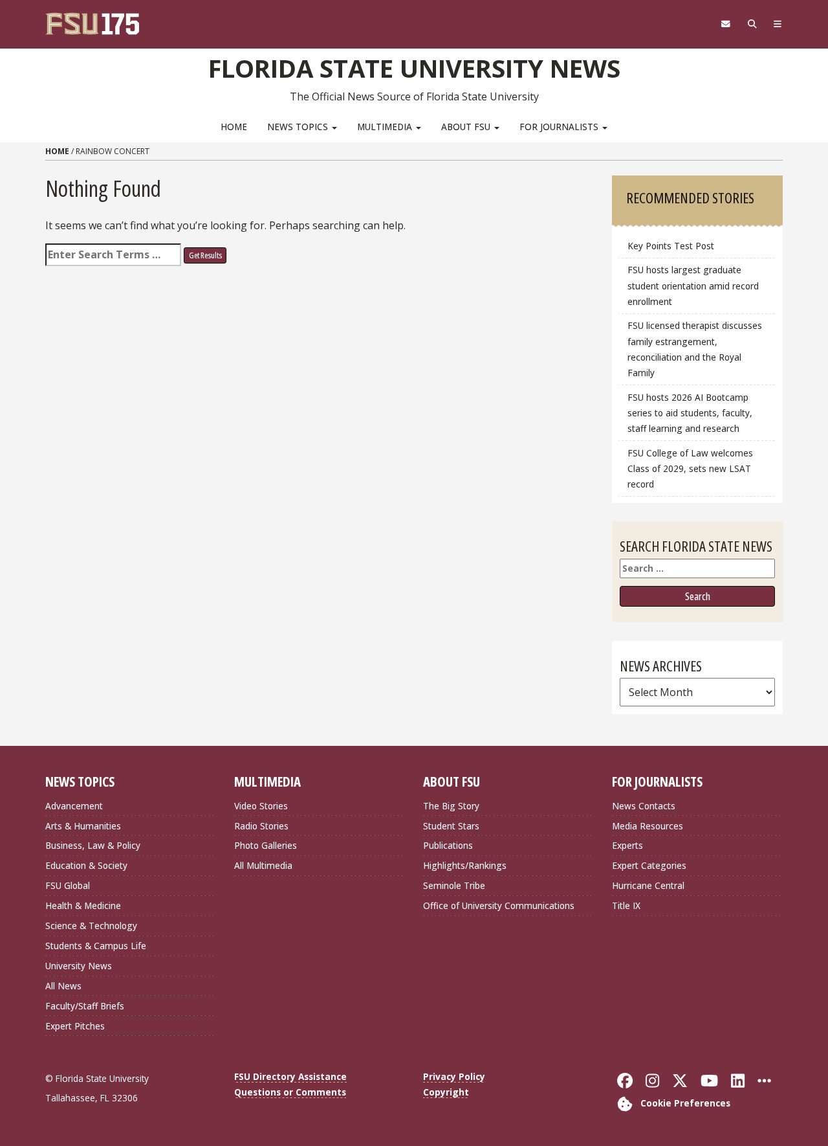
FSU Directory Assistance (290, 1076)
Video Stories (261, 806)
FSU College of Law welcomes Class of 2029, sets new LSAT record (690, 468)
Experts (627, 845)
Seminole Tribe (454, 885)
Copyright (446, 1092)
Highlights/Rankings (465, 865)
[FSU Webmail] (725, 24)
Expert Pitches (75, 1026)
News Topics (299, 126)
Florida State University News (414, 68)
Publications (448, 845)
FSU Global (67, 885)
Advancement (74, 806)
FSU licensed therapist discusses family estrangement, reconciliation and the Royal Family (694, 348)
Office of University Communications (498, 905)
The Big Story (451, 806)
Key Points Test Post (670, 246)
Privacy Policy (454, 1076)
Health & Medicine (83, 905)
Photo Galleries (265, 845)
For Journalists (560, 126)
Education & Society (86, 865)
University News (78, 966)
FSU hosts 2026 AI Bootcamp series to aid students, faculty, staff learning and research (689, 412)
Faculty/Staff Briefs (84, 1006)
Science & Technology (91, 925)
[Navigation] (777, 24)
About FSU (467, 126)
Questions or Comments (290, 1092)
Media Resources (647, 826)
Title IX (626, 905)
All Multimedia (263, 865)
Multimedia (386, 126)
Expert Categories (649, 865)
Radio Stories (261, 826)
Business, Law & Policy (92, 845)
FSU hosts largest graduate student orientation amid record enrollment (693, 285)
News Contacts (643, 806)
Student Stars (451, 826)
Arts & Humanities (83, 826)
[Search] (752, 24)
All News (63, 986)
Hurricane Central (648, 885)
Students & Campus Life (95, 945)
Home (234, 126)
